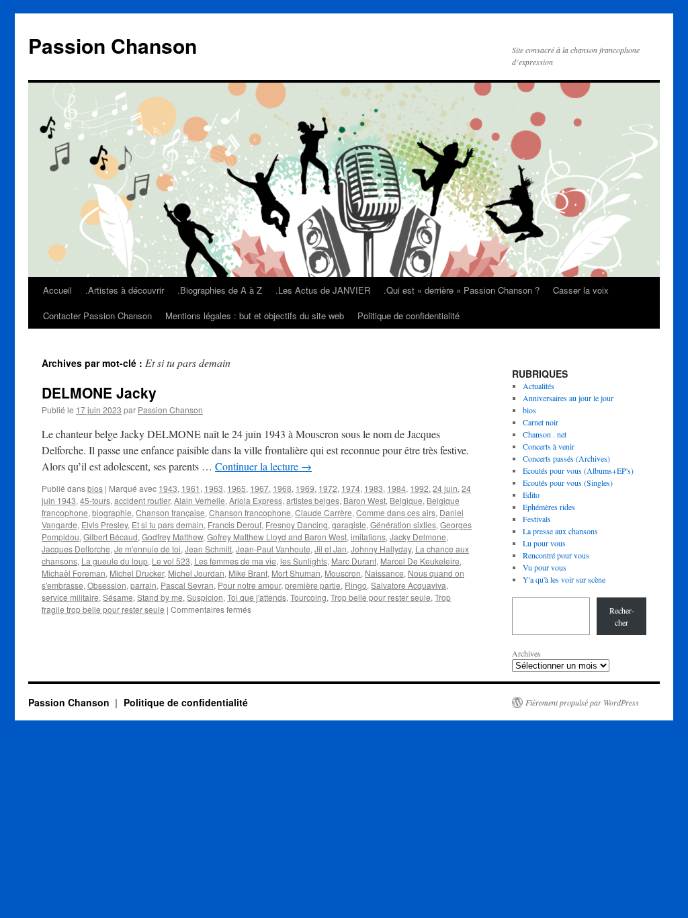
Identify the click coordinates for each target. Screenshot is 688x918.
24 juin (445, 488)
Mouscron (343, 573)
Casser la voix (581, 290)
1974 (350, 488)
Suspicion (205, 597)
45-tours (95, 500)
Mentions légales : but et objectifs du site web (254, 315)
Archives (526, 653)
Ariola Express (255, 500)
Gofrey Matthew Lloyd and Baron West (277, 536)
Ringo (356, 585)
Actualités (538, 385)
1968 (282, 488)
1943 (168, 488)
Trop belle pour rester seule (381, 597)
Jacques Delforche (76, 548)
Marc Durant (353, 561)
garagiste (349, 524)
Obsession (106, 585)
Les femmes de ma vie (235, 561)
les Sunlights (303, 561)
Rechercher (621, 616)
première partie (313, 585)
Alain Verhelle (199, 500)
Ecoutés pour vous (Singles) (568, 482)
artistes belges (312, 500)
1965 (236, 488)
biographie (112, 512)
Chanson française (170, 512)
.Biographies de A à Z (219, 290)
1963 (213, 488)
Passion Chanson (112, 45)
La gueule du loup (114, 561)
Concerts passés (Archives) (566, 458)
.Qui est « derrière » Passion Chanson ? (462, 290)
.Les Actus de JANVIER (322, 290)
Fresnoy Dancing (296, 524)
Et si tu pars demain (168, 524)
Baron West (364, 500)
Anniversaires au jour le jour (568, 397)
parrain (143, 585)
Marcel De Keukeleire (420, 561)
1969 (305, 488)
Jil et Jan (330, 548)
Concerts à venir (548, 446)
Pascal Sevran (187, 585)
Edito (531, 494)
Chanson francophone (250, 512)
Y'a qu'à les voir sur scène (564, 579)
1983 (373, 488)
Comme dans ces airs (395, 512)
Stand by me (160, 597)
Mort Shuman (295, 573)
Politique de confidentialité (408, 315)
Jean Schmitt (208, 548)
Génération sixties (403, 524)
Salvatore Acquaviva (408, 585)
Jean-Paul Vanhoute (273, 548)
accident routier (142, 500)
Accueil (57, 290)
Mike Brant (247, 573)
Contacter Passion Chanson (97, 315)
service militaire (70, 597)
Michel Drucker (137, 573)
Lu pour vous (544, 543)
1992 (419, 488)
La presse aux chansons (560, 531)
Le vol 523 (171, 561)
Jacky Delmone (418, 536)
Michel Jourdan (196, 573)
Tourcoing (308, 597)
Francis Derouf (234, 524)
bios (95, 488)
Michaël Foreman (73, 573)
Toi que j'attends (256, 597)
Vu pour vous (544, 567)
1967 (259, 488)
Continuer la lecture (263, 466)
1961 (190, 488)
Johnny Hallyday (381, 548)
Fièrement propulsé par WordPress (582, 702)
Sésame (118, 597)
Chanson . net (544, 434)
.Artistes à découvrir (124, 290)
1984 (396, 488)
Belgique (406, 500)
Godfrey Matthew (172, 536)
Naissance (384, 573)
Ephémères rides (549, 506)
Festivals (537, 518)
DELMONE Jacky (99, 392)
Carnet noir (540, 422)
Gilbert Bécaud (110, 536)
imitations (368, 536)
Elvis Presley (104, 524)
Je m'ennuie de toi (147, 548)
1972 (327, 488)
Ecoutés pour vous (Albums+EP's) (578, 470)
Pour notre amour (249, 585)
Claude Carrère (323, 512)
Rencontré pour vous (556, 555)
